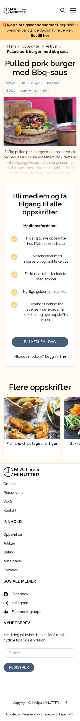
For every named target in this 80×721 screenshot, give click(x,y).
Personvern (13, 493)
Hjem (11, 46)
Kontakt (10, 510)
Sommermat (29, 90)
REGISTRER (19, 667)
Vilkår (8, 501)
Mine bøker (13, 561)
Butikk (9, 552)
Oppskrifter (31, 46)
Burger (35, 83)
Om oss (10, 484)
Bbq (23, 83)
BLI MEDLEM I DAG (40, 342)
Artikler (9, 543)
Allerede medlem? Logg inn (40, 356)
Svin (45, 90)
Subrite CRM (64, 714)
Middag (10, 90)
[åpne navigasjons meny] (73, 10)
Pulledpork (52, 83)
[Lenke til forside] (15, 10)
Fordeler (11, 570)
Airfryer (52, 46)
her (46, 36)
